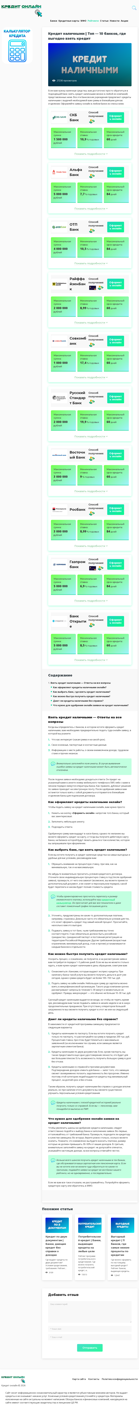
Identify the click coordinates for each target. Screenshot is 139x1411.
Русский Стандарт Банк (78, 398)
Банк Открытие (78, 621)
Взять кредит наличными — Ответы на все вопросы (79, 682)
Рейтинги (93, 20)
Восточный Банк (77, 455)
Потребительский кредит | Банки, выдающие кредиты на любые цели (89, 1244)
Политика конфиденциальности (120, 1379)
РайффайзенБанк (78, 284)
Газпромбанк (77, 564)
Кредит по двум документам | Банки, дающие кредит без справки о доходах (56, 1246)
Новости (114, 20)
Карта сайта (79, 1379)
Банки (53, 20)
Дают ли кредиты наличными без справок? (78, 700)
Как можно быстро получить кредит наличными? (81, 696)
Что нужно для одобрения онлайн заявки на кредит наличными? (91, 705)
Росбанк (77, 509)
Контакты (93, 1379)
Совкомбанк (78, 341)
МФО (83, 20)
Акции (124, 20)
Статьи (104, 20)
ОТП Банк (74, 227)
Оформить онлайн (115, 118)
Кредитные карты (69, 20)
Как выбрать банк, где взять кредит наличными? (81, 691)
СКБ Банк (74, 117)
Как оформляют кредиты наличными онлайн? (79, 687)
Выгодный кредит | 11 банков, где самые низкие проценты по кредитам (120, 1246)
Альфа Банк (76, 172)
